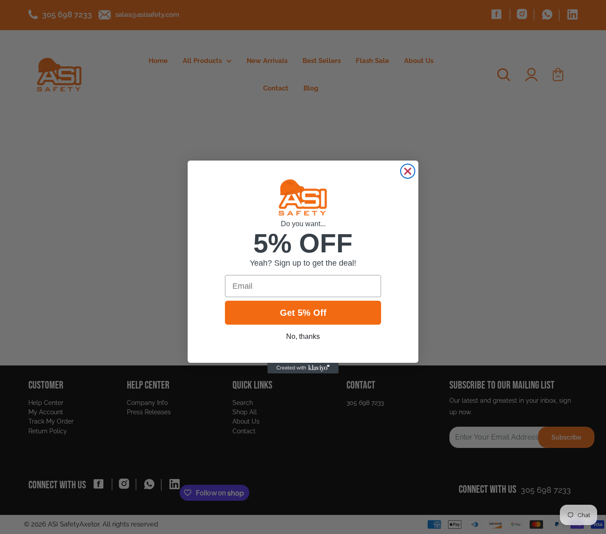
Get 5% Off (303, 313)
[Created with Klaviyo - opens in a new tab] (303, 368)
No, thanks (303, 336)
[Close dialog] (408, 171)
